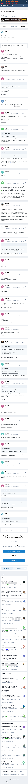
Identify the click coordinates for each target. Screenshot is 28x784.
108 (15, 628)
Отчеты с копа (4, 586)
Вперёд (23, 26)
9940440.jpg (15, 292)
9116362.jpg (9, 292)
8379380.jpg (9, 279)
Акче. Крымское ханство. (7, 715)
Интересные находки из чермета (10, 645)
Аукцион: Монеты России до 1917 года (9, 709)
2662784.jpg (9, 307)
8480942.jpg (3, 427)
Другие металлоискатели (7, 621)
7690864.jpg (3, 399)
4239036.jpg (21, 92)
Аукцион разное (8, 681)
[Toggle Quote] (3, 83)
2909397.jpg (3, 122)
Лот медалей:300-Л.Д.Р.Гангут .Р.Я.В (9, 655)
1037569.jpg (3, 60)
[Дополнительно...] (25, 32)
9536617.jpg (3, 335)
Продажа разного (5, 690)
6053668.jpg (9, 321)
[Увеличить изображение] (17, 106)
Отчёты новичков (5, 626)
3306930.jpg (3, 279)
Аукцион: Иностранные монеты (9, 717)
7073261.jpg (3, 165)
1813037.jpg (3, 266)
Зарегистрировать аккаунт (14, 551)
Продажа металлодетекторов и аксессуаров (11, 730)
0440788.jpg (21, 58)
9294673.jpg (9, 58)
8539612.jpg (15, 58)
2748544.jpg (3, 292)
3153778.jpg (3, 307)
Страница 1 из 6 (13, 26)
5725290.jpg (3, 94)
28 (15, 665)
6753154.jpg (3, 92)
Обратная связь (10, 781)
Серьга (3, 600)
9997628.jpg (9, 92)
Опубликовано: (14, 32)
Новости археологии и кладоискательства (11, 595)
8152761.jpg (15, 92)
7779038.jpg (3, 58)
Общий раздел (4, 612)
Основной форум (5, 650)
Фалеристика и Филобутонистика (8, 658)
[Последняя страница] (26, 26)
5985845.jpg (9, 427)
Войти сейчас (14, 560)
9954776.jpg (9, 412)
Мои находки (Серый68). (7, 581)
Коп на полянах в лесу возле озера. (9, 663)
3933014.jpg (15, 412)
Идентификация (5, 602)
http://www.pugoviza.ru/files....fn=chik (9, 357)
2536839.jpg (3, 321)
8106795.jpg (3, 412)
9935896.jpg (15, 279)
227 (15, 583)
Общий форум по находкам (20, 16)
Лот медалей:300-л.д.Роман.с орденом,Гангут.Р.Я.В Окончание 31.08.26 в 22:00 (11, 697)
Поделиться (7, 568)
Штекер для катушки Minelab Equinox (10, 754)
